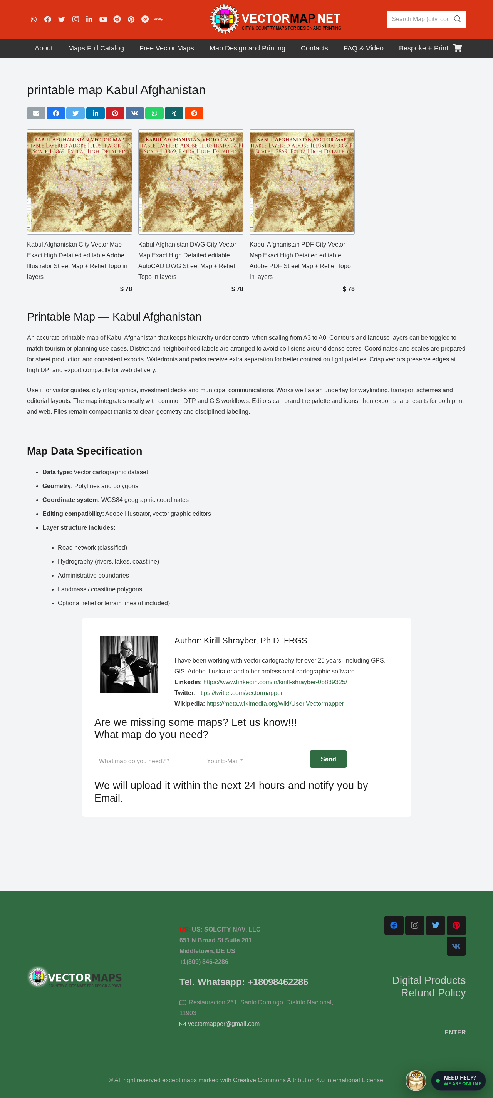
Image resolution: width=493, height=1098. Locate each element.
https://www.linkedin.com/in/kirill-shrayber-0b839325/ (275, 682)
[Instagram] (75, 19)
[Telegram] (145, 19)
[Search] (457, 19)
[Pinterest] (131, 19)
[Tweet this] (75, 113)
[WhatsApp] (34, 19)
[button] (458, 1081)
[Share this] (56, 113)
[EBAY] (159, 19)
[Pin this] (115, 113)
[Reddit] (117, 19)
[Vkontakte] (456, 946)
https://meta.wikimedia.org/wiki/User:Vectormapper (275, 703)
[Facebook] (48, 19)
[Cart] (457, 48)
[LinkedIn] (89, 19)
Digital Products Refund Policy (429, 986)
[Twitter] (62, 19)
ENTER (455, 1032)
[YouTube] (103, 19)
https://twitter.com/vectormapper (240, 693)
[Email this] (36, 113)
